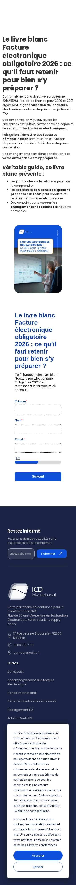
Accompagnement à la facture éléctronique (31, 682)
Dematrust (16, 672)
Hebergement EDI (20, 710)
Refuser (38, 866)
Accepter (38, 855)
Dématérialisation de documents (32, 701)
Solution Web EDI (20, 718)
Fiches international (22, 693)
